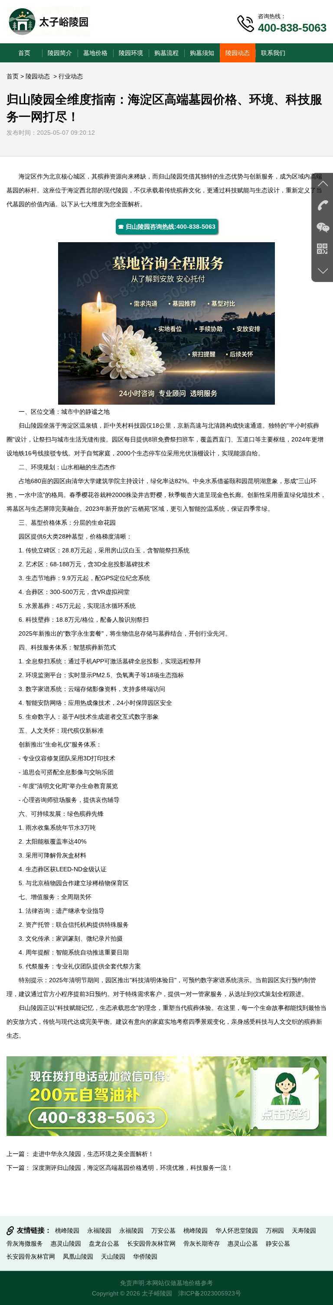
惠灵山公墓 (243, 1243)
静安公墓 (278, 1243)
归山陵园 (170, 176)
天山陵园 (113, 1256)
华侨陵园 (145, 1256)
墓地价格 (95, 52)
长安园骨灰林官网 (151, 1243)
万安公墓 (163, 1230)
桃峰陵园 (67, 1230)
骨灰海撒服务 (25, 1243)
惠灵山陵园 (66, 1243)
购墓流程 (166, 52)
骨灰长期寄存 (201, 1243)
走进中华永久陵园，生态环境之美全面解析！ (93, 1153)
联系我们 (273, 52)
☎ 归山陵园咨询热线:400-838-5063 (166, 226)
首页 (24, 52)
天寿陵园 (304, 1230)
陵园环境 (131, 52)
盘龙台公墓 (104, 1243)
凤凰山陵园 (78, 1256)
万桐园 (275, 1230)
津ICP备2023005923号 (209, 1293)
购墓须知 (202, 52)
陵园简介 (60, 52)
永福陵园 (99, 1230)
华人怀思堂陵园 (236, 1230)
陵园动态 (237, 52)
